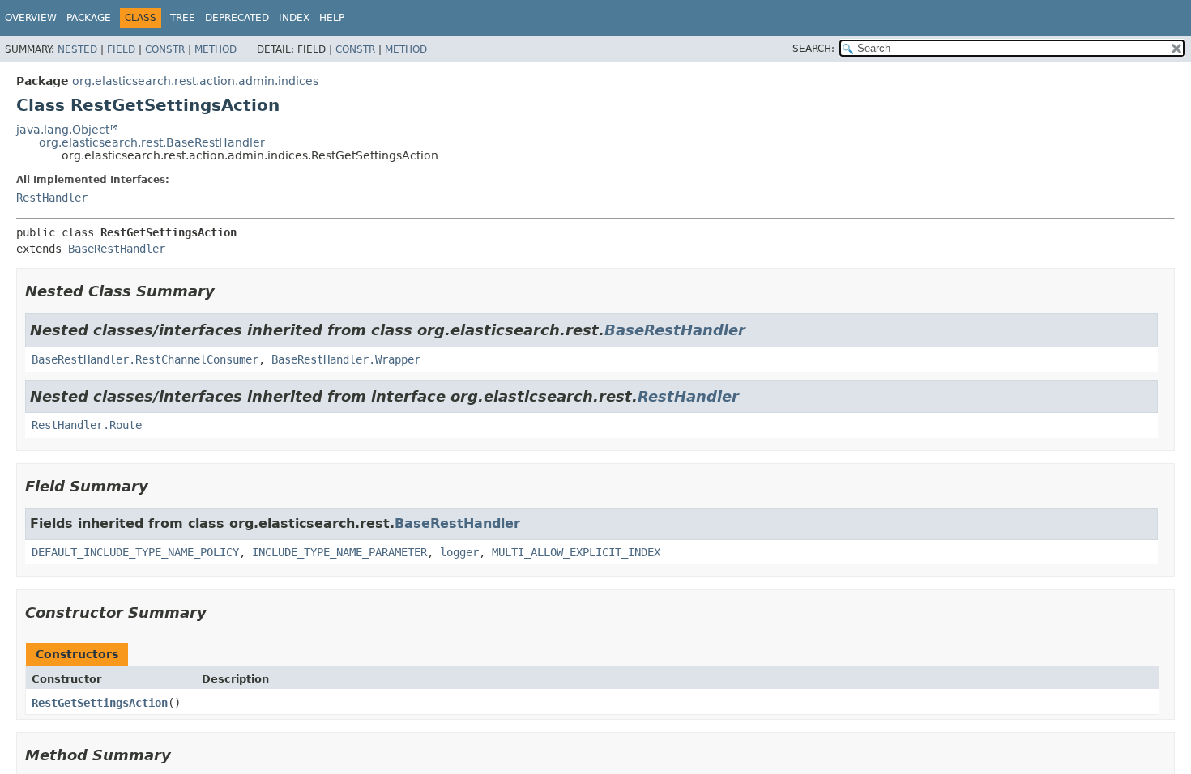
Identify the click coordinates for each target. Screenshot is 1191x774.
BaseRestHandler (116, 248)
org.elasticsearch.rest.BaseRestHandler (152, 142)
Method (215, 49)
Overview (31, 17)
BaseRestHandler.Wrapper (345, 359)
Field (121, 49)
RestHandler (52, 197)
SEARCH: (813, 48)
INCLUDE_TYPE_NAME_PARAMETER (339, 552)
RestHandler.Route (87, 425)
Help (331, 17)
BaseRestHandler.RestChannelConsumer (145, 359)
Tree (182, 17)
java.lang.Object (62, 129)
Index (294, 17)
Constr (165, 49)
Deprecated (237, 17)
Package (88, 17)
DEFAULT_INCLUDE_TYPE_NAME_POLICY (135, 552)
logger (459, 552)
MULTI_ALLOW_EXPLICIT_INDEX (576, 552)
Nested (77, 49)
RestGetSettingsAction (100, 702)
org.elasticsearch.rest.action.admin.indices (195, 80)
